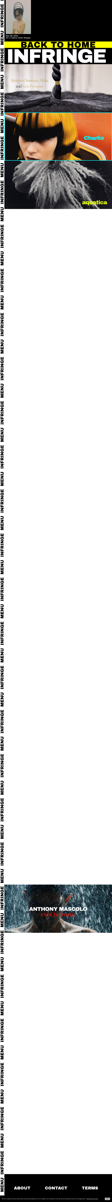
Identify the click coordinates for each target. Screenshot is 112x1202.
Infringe (56, 56)
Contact (56, 1188)
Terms (90, 1188)
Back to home (58, 45)
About (22, 1188)
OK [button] (107, 1198)
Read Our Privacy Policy (92, 1198)
